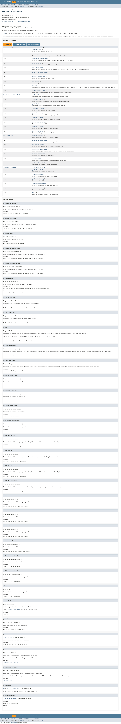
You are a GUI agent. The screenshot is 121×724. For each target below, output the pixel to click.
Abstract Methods (33, 44)
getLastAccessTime (37, 99)
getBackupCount (36, 49)
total (33, 192)
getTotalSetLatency (38, 188)
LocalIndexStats (16, 94)
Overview (3, 1)
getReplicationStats (38, 167)
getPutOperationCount (38, 153)
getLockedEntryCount (38, 108)
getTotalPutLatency (38, 179)
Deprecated (27, 1)
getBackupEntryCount (38, 54)
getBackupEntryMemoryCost (40, 58)
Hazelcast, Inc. (13, 722)
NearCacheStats (8, 135)
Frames (20, 4)
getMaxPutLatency (37, 117)
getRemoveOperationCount (39, 162)
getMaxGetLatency (37, 113)
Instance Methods (19, 44)
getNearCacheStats (37, 135)
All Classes (35, 4)
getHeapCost (35, 81)
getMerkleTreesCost (38, 131)
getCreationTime (37, 63)
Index (32, 1)
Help (36, 1)
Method (22, 6)
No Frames (26, 4)
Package (9, 1)
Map (4, 94)
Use (18, 1)
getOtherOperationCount (39, 140)
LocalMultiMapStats (7, 21)
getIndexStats (36, 94)
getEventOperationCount (39, 72)
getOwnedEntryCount (38, 144)
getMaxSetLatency (37, 126)
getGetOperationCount (38, 76)
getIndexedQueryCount (38, 90)
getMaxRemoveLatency (38, 122)
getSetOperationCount (38, 170)
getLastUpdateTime (37, 104)
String (8, 94)
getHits (34, 85)
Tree (21, 1)
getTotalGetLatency (38, 174)
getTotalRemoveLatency (39, 183)
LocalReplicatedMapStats (22, 21)
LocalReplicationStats (10, 167)
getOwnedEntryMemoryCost (39, 149)
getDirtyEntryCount (38, 67)
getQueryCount (36, 158)
